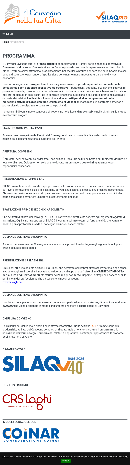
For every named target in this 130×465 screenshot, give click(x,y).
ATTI (94, 326)
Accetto (66, 460)
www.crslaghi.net (13, 282)
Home (6, 41)
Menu (9, 34)
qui (126, 456)
